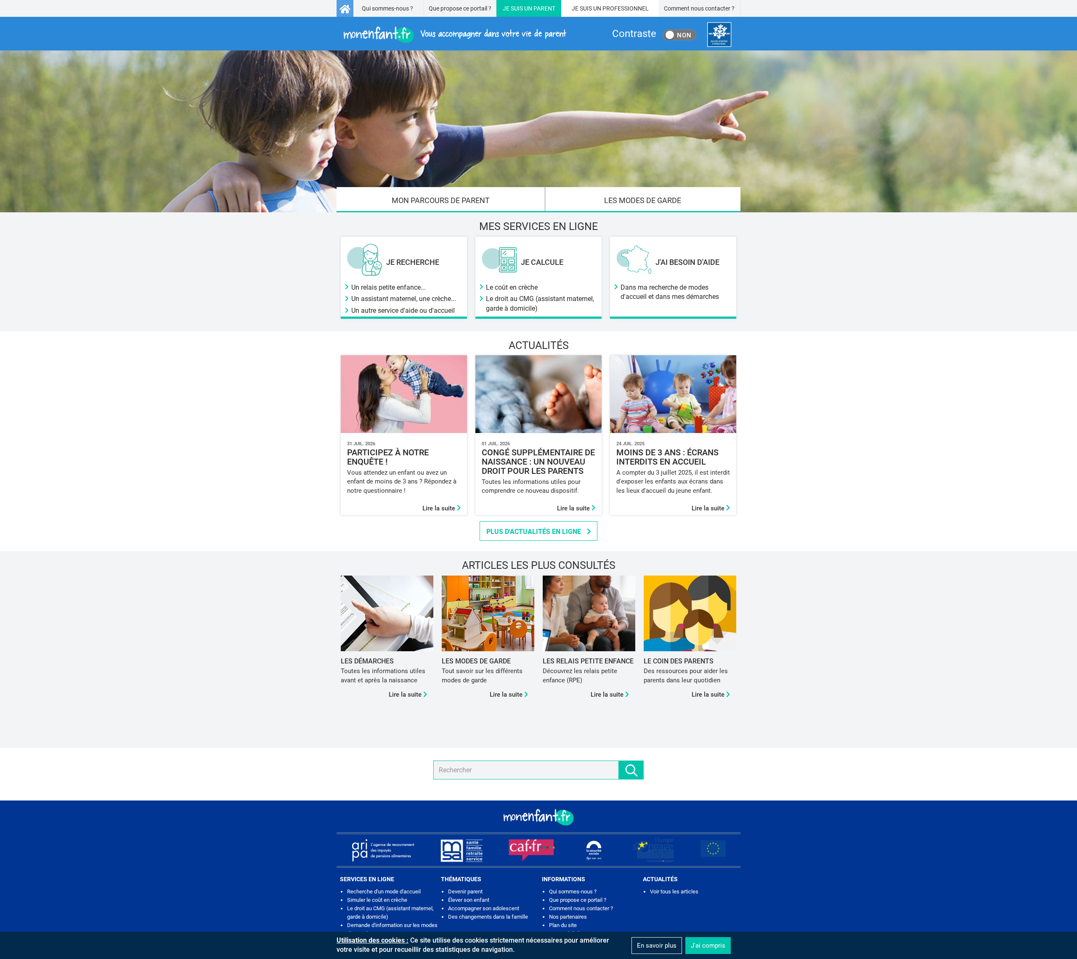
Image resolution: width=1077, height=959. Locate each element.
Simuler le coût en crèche (377, 900)
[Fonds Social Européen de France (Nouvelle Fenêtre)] (653, 850)
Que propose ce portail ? (460, 8)
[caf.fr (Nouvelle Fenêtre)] (532, 850)
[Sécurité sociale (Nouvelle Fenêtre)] (594, 850)
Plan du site (563, 925)
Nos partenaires (568, 917)
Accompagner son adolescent (483, 908)
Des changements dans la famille (488, 917)
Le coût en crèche (512, 287)
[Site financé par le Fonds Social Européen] (713, 850)
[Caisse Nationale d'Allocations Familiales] (719, 34)
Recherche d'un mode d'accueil (384, 891)
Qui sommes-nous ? (387, 8)
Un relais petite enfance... (388, 287)
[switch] (679, 34)
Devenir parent (465, 891)
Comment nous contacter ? (699, 8)
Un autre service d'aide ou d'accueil (403, 310)
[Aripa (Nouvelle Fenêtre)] (382, 850)
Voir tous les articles (674, 891)
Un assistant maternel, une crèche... (403, 299)
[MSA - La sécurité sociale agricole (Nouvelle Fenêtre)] (461, 850)
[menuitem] (441, 199)
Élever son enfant (468, 900)
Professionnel (625, 8)
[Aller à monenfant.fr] (345, 8)
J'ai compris (708, 945)
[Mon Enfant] (538, 816)
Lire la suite (439, 508)
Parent (544, 8)
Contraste (634, 34)
